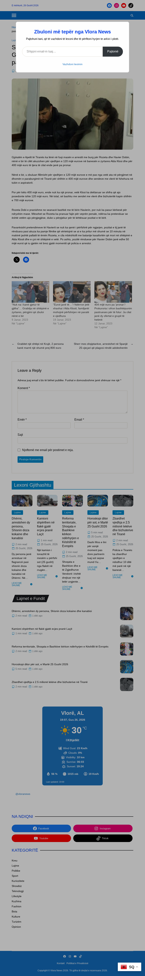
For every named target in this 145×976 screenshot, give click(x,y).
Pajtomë (112, 51)
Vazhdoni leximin (72, 64)
